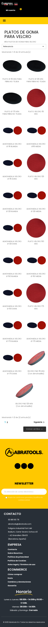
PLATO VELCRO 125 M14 (36, 177)
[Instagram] (17, 466)
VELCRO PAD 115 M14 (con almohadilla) (36, 372)
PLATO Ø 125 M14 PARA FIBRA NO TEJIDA (36, 80)
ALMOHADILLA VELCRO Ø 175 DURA (12, 372)
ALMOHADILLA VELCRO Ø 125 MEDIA (35, 210)
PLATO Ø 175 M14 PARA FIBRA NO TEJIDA (12, 112)
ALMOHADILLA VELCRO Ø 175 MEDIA (35, 339)
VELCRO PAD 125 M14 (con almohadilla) (24, 404)
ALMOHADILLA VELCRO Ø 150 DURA (12, 307)
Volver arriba (34, 429)
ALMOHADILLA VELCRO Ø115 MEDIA (35, 145)
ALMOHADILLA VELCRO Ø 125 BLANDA (12, 210)
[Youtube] (31, 466)
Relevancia (24, 46)
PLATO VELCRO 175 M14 (36, 307)
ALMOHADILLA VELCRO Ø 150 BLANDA (12, 275)
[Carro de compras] (19, 10)
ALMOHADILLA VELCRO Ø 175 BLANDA (12, 339)
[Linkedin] (24, 466)
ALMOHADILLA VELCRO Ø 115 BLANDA (12, 145)
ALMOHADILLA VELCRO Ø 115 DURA (12, 177)
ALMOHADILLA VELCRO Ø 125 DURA (12, 242)
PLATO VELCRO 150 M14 (36, 242)
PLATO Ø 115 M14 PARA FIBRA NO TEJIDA (12, 80)
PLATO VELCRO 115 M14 (36, 112)
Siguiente (39, 422)
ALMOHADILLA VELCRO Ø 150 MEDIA (35, 275)
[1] (43, 492)
